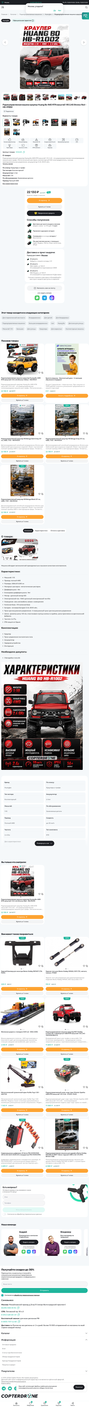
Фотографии (44, 85)
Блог (4, 1349)
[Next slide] (84, 42)
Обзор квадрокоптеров (11, 1357)
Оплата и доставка (58, 531)
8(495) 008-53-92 (8, 1308)
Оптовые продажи (9, 1345)
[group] (44, 56)
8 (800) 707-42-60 (9, 1322)
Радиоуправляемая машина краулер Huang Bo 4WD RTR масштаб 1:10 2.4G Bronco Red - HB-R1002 (21, 900)
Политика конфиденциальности (13, 1381)
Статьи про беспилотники (12, 1353)
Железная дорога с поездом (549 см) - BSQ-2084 (19, 1032)
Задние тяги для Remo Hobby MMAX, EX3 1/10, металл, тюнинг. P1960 (66, 972)
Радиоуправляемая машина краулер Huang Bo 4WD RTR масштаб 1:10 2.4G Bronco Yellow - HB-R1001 (21, 379)
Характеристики (41, 531)
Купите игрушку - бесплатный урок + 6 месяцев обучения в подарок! (64, 379)
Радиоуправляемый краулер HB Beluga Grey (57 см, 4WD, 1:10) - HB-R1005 (65, 439)
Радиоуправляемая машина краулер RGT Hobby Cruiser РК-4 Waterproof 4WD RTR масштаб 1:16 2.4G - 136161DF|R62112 (66, 1033)
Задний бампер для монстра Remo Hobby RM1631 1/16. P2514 (22, 972)
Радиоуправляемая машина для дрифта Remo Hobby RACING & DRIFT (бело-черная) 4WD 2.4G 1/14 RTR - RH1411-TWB (66, 1154)
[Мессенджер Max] (52, 300)
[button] (20, 375)
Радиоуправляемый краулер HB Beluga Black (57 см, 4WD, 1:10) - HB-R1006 (20, 500)
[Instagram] (16, 1388)
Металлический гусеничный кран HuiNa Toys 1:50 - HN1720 (20, 1093)
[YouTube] (9, 1388)
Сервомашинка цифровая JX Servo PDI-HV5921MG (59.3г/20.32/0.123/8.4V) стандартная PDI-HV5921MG (21, 1154)
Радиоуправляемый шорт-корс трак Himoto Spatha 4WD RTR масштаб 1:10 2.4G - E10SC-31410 (65, 1093)
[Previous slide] (5, 42)
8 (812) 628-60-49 (8, 1315)
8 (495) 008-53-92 (36, 2)
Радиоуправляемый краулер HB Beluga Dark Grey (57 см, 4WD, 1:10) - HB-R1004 (21, 439)
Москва (44, 255)
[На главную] (44, 1396)
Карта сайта (5, 1383)
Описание (28, 531)
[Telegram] (44, 300)
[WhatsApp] (37, 300)
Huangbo (6, 20)
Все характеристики (10, 184)
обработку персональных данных (27, 1295)
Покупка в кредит (8, 1365)
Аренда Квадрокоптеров (11, 1361)
